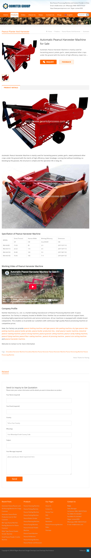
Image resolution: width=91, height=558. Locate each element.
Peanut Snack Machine (31, 533)
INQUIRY (50, 62)
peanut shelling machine (33, 328)
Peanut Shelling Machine (31, 512)
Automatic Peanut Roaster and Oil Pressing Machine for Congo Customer (11, 508)
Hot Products (50, 550)
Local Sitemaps (41, 550)
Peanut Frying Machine (31, 524)
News (41, 15)
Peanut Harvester (43, 352)
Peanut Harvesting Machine (74, 352)
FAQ (47, 515)
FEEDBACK (66, 62)
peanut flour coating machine (31, 336)
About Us (32, 15)
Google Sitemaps (30, 550)
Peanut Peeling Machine (31, 515)
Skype (88, 550)
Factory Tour (49, 512)
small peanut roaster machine (67, 331)
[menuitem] (68, 15)
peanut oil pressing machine (53, 336)
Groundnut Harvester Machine (15, 352)
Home (5, 15)
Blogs (59, 15)
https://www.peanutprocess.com (60, 8)
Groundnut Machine (31, 352)
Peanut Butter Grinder (30, 518)
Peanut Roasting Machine (31, 521)
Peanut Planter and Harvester (15, 31)
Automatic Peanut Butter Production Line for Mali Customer (9, 517)
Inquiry (48, 518)
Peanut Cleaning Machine (31, 506)
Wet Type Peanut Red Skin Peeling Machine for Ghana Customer (10, 525)
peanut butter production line (43, 331)
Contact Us (50, 15)
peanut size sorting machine (75, 336)
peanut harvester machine (15, 339)
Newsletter (49, 521)
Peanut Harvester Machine (57, 352)
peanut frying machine (10, 336)
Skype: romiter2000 (77, 8)
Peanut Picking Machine (31, 509)
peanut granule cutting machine (52, 334)
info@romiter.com (59, 6)
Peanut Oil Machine (30, 536)
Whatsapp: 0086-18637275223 (75, 6)
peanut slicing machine (30, 334)
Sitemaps (48, 530)
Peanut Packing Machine (31, 540)
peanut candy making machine (75, 334)
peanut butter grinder (23, 331)
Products (14, 15)
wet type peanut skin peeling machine (57, 328)
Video (23, 15)
